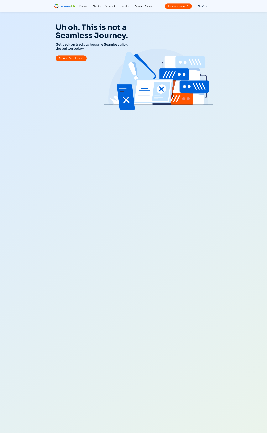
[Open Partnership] (118, 6)
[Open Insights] (131, 6)
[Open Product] (89, 6)
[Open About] (101, 6)
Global (200, 6)
